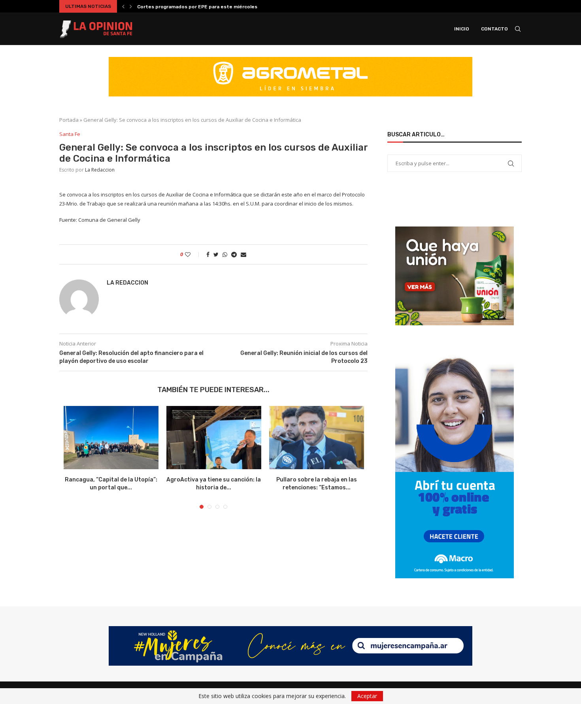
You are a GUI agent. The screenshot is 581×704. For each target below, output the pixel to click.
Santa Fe (69, 134)
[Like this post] (193, 254)
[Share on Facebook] (207, 254)
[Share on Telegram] (234, 254)
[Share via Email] (243, 254)
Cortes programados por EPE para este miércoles (197, 6)
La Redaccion (100, 169)
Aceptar (367, 696)
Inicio (461, 29)
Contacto (494, 29)
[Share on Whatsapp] (225, 254)
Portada (69, 119)
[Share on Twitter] (216, 254)
